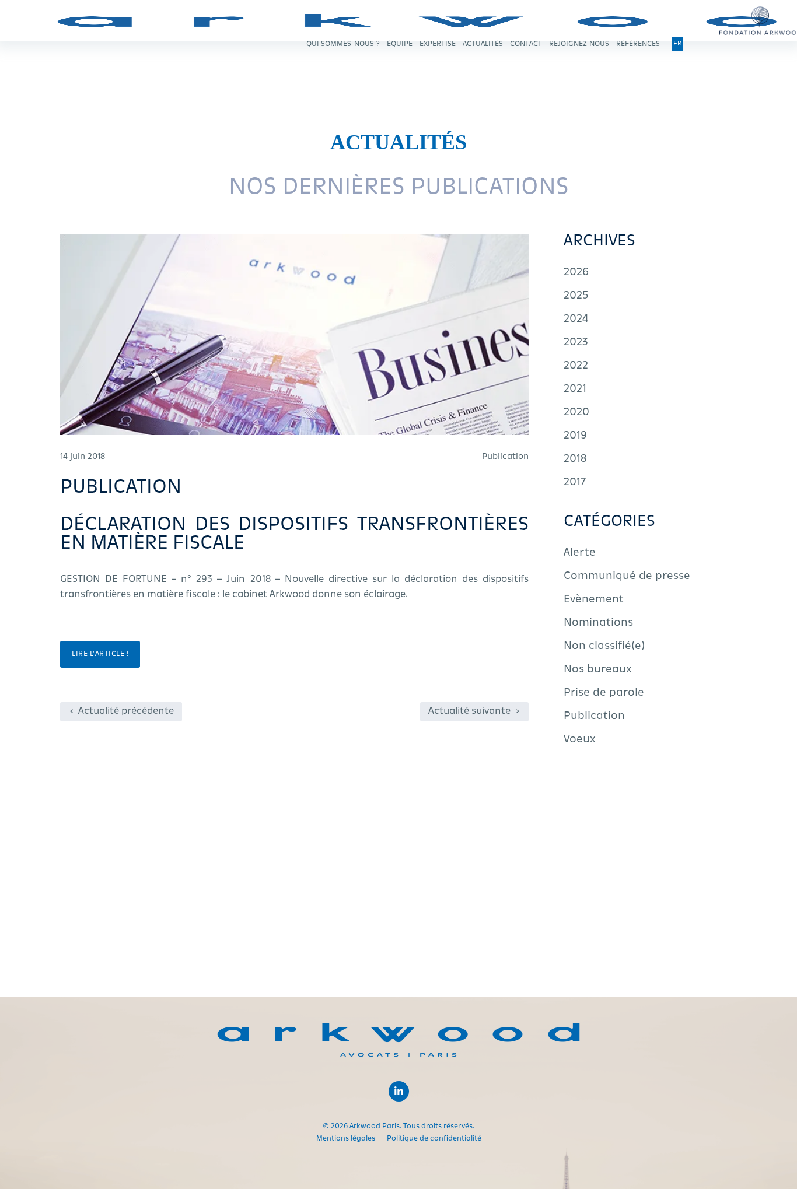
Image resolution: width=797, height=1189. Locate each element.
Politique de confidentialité (434, 1138)
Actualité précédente (121, 711)
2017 (575, 483)
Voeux (580, 740)
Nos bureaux (598, 670)
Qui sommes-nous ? (343, 44)
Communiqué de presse (627, 576)
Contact (526, 44)
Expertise (438, 44)
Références (638, 44)
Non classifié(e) (604, 646)
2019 (575, 436)
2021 (575, 389)
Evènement (594, 600)
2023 (576, 343)
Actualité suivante (474, 711)
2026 (576, 273)
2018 (575, 459)
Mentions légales (345, 1138)
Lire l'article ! (100, 654)
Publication (594, 716)
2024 (576, 319)
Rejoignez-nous (579, 44)
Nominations (598, 623)
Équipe (400, 44)
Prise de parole (604, 693)
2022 (576, 366)
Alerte (580, 553)
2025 (576, 296)
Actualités (483, 44)
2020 (576, 413)
